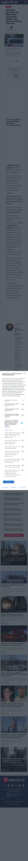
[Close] (25, 373)
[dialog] (14, 430)
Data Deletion (5, 487)
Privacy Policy (22, 487)
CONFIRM (8, 482)
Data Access (14, 487)
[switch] (22, 404)
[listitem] (14, 401)
